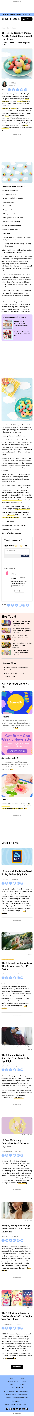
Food (8, 28)
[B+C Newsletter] (17, 743)
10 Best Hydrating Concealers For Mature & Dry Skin (15, 1143)
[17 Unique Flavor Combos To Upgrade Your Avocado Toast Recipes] (6, 644)
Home (3, 28)
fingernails (5, 101)
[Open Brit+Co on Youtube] (17, 1409)
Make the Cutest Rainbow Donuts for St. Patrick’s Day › (17, 675)
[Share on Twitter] (17, 89)
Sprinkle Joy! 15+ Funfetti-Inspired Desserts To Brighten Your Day (21, 323)
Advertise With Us (12, 1381)
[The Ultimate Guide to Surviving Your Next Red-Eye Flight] (17, 1036)
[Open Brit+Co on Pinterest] (10, 1409)
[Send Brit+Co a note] (27, 1409)
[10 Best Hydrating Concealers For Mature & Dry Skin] (17, 1125)
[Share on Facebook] (9, 89)
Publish (25, 556)
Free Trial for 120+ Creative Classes (15, 14)
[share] (14, 591)
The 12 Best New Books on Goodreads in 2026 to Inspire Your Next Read (17, 1316)
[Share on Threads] (25, 89)
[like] (17, 591)
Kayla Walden (7, 1151)
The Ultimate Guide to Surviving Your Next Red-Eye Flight (15, 1058)
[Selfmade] (17, 702)
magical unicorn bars (22, 509)
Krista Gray (6, 1066)
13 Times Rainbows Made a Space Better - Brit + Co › (16, 669)
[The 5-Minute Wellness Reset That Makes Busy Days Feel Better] (17, 941)
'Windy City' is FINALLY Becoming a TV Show (21, 622)
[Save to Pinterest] (13, 89)
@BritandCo (11, 515)
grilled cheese (22, 101)
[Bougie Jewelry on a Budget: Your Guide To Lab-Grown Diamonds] (17, 1210)
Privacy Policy (22, 1394)
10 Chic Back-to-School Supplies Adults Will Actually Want (21, 652)
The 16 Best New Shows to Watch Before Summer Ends (22, 637)
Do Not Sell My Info (17, 1387)
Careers (11, 1384)
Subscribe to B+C (10, 758)
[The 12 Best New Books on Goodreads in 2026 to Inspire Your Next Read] (17, 1298)
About (11, 1378)
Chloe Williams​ (7, 1324)
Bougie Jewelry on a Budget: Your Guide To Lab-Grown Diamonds (16, 1228)
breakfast (5, 108)
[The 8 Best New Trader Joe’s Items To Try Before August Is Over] (6, 630)
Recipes (14, 28)
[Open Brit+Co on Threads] (20, 1409)
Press (23, 1378)
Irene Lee (13, 82)
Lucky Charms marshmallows (12, 500)
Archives (8, 1397)
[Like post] (27, 605)
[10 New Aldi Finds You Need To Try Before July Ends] (17, 856)
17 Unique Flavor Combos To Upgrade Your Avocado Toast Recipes (22, 644)
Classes (5, 799)
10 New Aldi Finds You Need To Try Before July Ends (17, 873)
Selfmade (6, 716)
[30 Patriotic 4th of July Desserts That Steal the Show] (7, 334)
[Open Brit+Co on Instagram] (14, 1409)
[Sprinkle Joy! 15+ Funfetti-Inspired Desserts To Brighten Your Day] (7, 324)
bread (27, 99)
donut (7, 116)
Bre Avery (6, 879)
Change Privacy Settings (20, 1397)
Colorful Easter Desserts (10, 517)
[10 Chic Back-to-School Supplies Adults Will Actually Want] (6, 652)
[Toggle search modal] (18, 19)
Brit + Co (6, 1236)
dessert (13, 108)
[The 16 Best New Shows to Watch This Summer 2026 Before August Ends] (6, 637)
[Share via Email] (21, 89)
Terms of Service (11, 1394)
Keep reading (19, 1098)
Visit (16, 728)
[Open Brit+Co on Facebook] (7, 1409)
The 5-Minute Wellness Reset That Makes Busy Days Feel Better (17, 966)
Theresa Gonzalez (8, 974)
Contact (22, 1384)
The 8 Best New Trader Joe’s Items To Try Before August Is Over (22, 630)
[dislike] (19, 591)
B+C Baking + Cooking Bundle (12, 808)
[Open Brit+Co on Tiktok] (23, 1409)
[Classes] (17, 785)
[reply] (11, 591)
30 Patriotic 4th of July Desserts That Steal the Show (22, 334)
